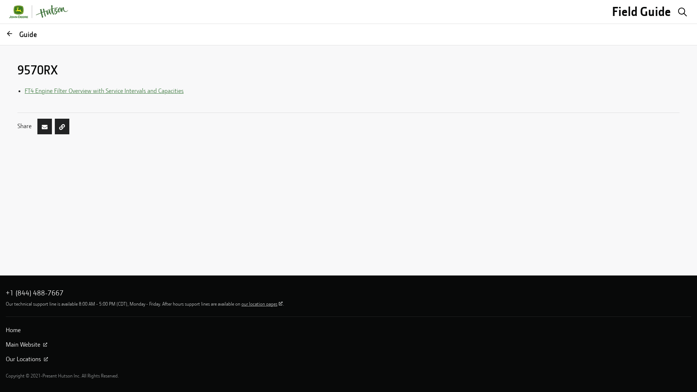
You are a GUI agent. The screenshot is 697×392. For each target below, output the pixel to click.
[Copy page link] (62, 126)
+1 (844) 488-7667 (35, 293)
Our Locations (23, 359)
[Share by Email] (44, 126)
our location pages (259, 304)
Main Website (23, 344)
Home (13, 330)
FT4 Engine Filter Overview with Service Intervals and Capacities (104, 90)
